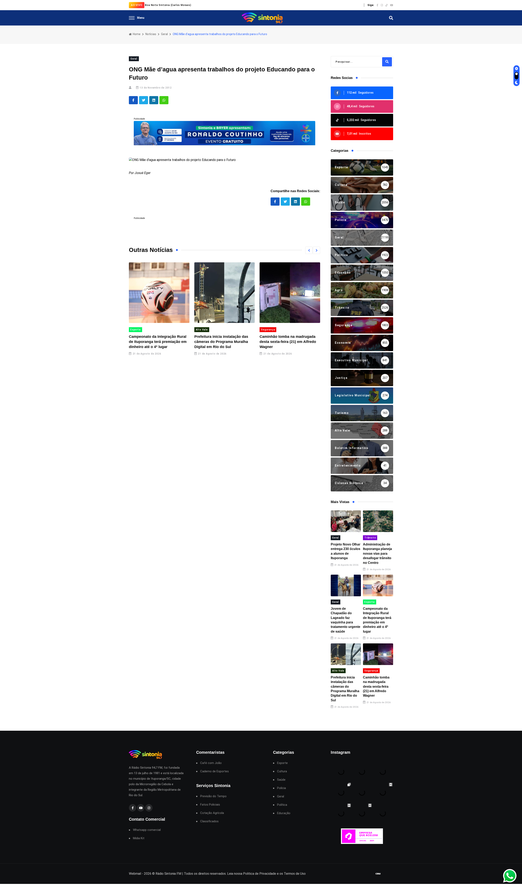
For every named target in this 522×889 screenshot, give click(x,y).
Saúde (281, 779)
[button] (309, 250)
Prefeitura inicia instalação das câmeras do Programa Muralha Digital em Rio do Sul (221, 342)
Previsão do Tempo (213, 796)
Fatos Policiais (210, 804)
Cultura (282, 771)
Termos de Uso (295, 874)
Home (136, 34)
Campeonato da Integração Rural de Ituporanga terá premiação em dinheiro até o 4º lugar (158, 342)
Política (282, 804)
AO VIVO (136, 5)
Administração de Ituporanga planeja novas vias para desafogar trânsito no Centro (377, 553)
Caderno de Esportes (214, 771)
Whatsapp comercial (147, 829)
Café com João (211, 763)
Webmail (135, 874)
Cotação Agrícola (212, 813)
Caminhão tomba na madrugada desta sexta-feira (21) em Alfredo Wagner (288, 342)
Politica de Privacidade (259, 874)
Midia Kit (138, 838)
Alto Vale (202, 329)
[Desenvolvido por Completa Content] (378, 873)
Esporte (135, 329)
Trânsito (370, 537)
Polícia (281, 788)
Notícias (150, 34)
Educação (283, 813)
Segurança (268, 329)
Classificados (209, 821)
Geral (164, 34)
